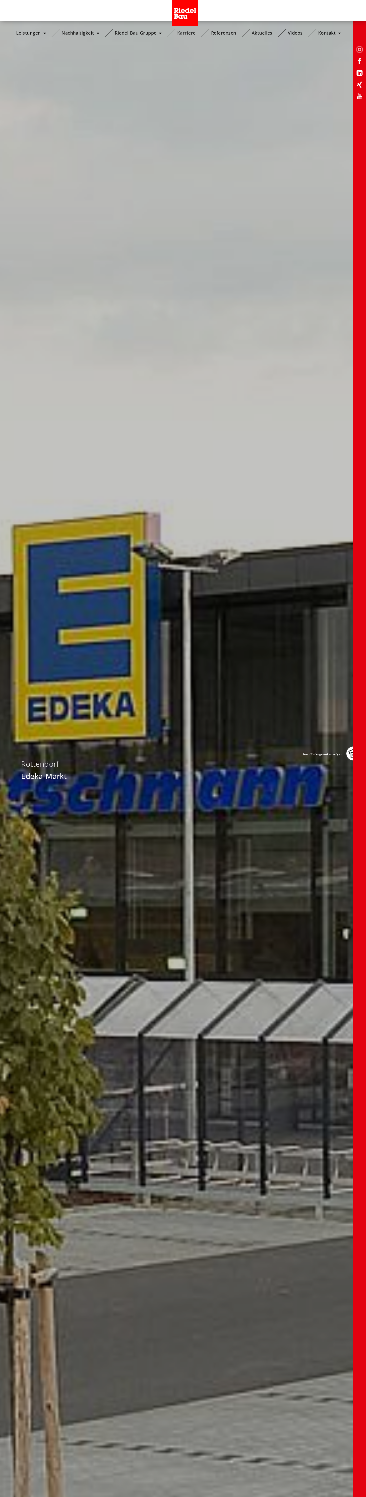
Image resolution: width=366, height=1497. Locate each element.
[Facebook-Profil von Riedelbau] (360, 62)
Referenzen (223, 33)
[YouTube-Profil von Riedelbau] (360, 97)
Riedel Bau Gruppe (135, 33)
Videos (295, 33)
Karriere (186, 33)
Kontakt (327, 33)
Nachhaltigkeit (77, 33)
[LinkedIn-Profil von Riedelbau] (360, 74)
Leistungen (28, 33)
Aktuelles (262, 33)
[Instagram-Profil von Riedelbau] (360, 50)
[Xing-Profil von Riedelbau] (360, 85)
